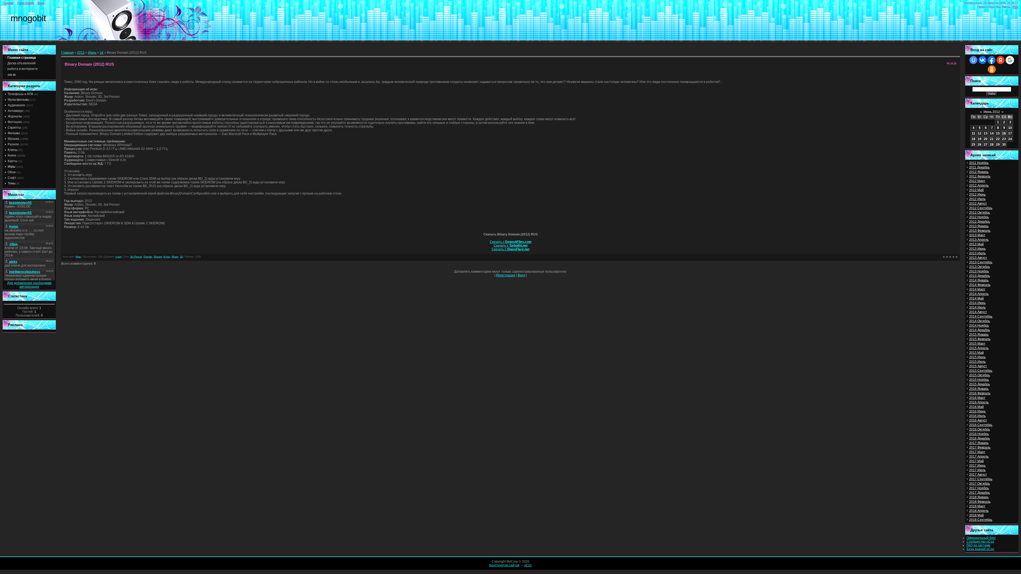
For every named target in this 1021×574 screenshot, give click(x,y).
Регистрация (25, 3)
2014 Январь (979, 280)
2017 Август (978, 474)
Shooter (158, 256)
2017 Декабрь (979, 493)
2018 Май (976, 515)
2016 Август (978, 420)
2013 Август (978, 258)
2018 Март (977, 506)
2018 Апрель (979, 511)
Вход (40, 3)
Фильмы (14, 133)
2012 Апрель (979, 185)
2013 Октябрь (979, 267)
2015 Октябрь (979, 375)
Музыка (13, 139)
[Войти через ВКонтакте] (982, 60)
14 (992, 133)
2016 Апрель (979, 402)
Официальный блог (981, 538)
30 (1004, 144)
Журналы (15, 116)
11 (973, 133)
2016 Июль (977, 416)
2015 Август (978, 366)
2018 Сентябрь (980, 520)
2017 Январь (979, 443)
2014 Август (978, 312)
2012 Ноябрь (979, 217)
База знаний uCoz (980, 549)
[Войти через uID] (973, 60)
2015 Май (976, 352)
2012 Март (977, 181)
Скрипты (14, 127)
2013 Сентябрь (980, 262)
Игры (11, 166)
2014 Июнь (977, 303)
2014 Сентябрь (980, 316)
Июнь (92, 52)
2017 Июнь (977, 465)
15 (998, 133)
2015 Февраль (979, 339)
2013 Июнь (977, 249)
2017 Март (977, 452)
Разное (13, 144)
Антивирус (16, 111)
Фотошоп (15, 122)
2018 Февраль (979, 502)
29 (998, 144)
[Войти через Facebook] (991, 60)
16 (101, 52)
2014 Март (977, 289)
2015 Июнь (977, 357)
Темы (12, 183)
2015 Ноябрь (979, 380)
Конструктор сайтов (504, 565)
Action (166, 256)
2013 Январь (979, 226)
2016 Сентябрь (980, 425)
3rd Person (136, 256)
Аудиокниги (16, 105)
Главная (8, 3)
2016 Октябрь (979, 429)
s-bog (118, 256)
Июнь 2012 (992, 112)
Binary (175, 256)
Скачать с (511, 242)
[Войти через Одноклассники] (992, 69)
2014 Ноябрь (979, 325)
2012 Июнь (977, 194)
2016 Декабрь (979, 438)
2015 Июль (977, 362)
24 (1010, 139)
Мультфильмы (18, 100)
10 (1010, 128)
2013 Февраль (979, 231)
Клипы (13, 150)
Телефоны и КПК (20, 94)
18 (973, 139)
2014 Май (976, 298)
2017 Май (976, 461)
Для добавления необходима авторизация (29, 285)
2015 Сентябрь (980, 371)
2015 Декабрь (979, 384)
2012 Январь (979, 172)
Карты (12, 161)
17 (1010, 133)
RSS (1015, 7)
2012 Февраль (979, 176)
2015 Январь (979, 334)
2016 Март (977, 398)
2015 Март (977, 343)
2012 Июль (977, 199)
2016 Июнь (977, 411)
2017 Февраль (979, 447)
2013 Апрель (979, 240)
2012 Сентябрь (980, 208)
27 (985, 144)
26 (979, 144)
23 (1004, 139)
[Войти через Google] (1010, 60)
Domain (148, 256)
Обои (12, 172)
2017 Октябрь (979, 484)
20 (985, 139)
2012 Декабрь (979, 221)
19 (979, 139)
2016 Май (976, 407)
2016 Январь (979, 389)
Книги (12, 155)
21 (992, 139)
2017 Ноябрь (979, 488)
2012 (81, 52)
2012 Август (978, 203)
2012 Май (976, 190)
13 (985, 133)
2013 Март (977, 235)
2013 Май (976, 244)
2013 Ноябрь (979, 271)
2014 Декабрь (979, 330)
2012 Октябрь (979, 212)
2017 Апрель (979, 456)
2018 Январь (979, 497)
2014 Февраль (979, 285)
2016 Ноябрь (979, 434)
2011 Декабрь (979, 167)
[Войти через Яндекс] (1001, 60)
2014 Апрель (979, 294)
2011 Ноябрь (979, 163)
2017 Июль (977, 470)
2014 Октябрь (979, 321)
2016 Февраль (979, 393)
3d (181, 256)
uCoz (528, 565)
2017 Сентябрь (980, 479)
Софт (12, 178)
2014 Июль (977, 307)
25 (973, 144)
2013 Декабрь (979, 276)
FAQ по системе (978, 545)
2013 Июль (977, 253)
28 (992, 144)
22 (998, 139)
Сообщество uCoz (980, 541)
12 (979, 133)
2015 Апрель (979, 348)
